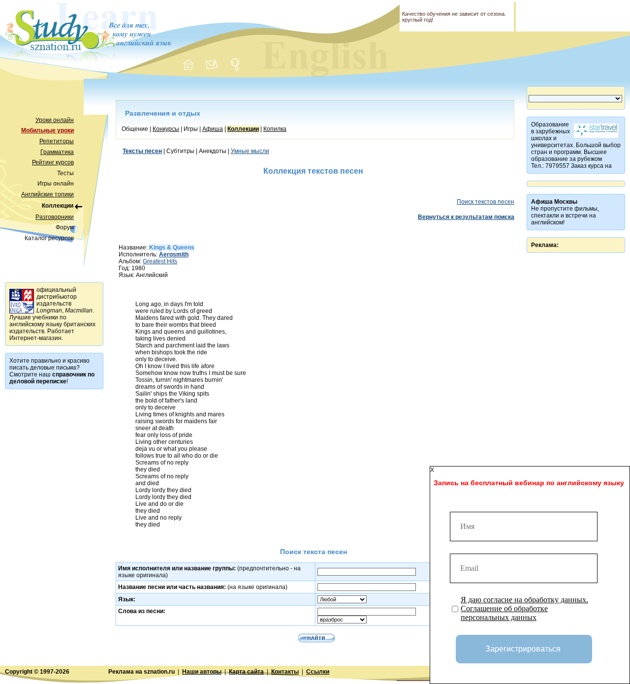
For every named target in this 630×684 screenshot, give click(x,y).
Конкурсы (166, 128)
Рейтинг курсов (53, 162)
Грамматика (57, 152)
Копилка (274, 128)
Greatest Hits (160, 261)
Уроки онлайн (54, 120)
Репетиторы (56, 141)
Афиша (212, 128)
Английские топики (47, 194)
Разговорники (54, 217)
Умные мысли (250, 151)
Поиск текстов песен (485, 201)
